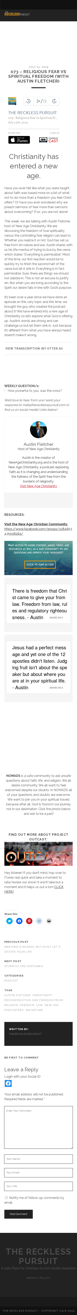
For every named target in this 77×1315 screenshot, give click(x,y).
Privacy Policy (39, 1277)
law (39, 1005)
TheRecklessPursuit (25, 1033)
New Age (52, 1005)
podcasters (14, 1010)
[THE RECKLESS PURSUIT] (17, 14)
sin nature (34, 1010)
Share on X (56, 617)
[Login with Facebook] (8, 1083)
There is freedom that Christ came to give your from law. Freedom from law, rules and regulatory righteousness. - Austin (39, 603)
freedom (27, 1005)
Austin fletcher (17, 995)
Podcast (11, 980)
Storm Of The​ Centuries (23, 966)
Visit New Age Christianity (38, 486)
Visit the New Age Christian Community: (36, 524)
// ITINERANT (15, 20)
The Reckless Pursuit (38, 1256)
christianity (42, 995)
